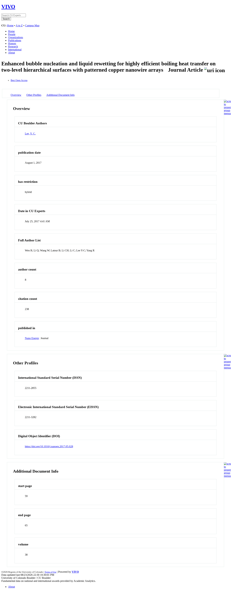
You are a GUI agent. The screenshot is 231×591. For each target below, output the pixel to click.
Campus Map (32, 25)
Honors (12, 43)
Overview (16, 95)
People (11, 34)
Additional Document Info (60, 95)
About (11, 52)
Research (13, 46)
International (14, 49)
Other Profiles (33, 95)
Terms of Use (50, 572)
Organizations (15, 37)
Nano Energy (32, 338)
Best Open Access (19, 80)
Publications (14, 40)
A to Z (19, 25)
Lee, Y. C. (30, 133)
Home (10, 25)
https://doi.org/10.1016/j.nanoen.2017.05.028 (49, 446)
